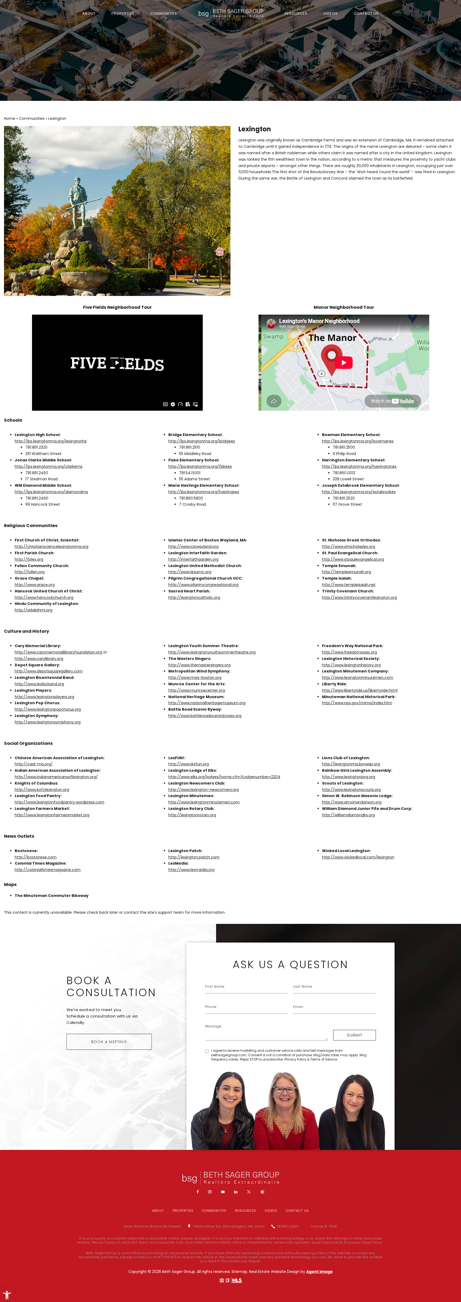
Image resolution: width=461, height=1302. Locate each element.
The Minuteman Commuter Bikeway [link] (52, 895)
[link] (7, 1295)
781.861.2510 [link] (189, 447)
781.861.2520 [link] (344, 498)
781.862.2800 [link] (287, 1226)
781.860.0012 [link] (344, 473)
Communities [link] (163, 13)
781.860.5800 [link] (191, 498)
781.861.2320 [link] (36, 447)
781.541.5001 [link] (189, 473)
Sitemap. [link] (240, 1271)
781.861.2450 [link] (36, 473)
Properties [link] (123, 13)
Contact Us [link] (366, 13)
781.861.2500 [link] (344, 447)
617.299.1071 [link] (167, 1257)
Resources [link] (296, 13)
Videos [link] (330, 13)
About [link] (89, 13)
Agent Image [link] (319, 1271)
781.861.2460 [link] (36, 498)
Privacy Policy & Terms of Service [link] (310, 1059)
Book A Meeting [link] (109, 1041)
